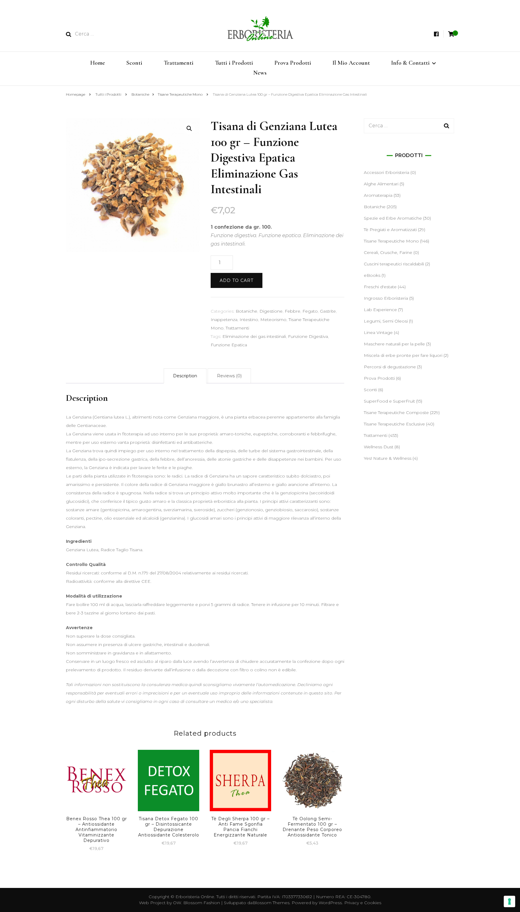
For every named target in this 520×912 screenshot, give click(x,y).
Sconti (134, 62)
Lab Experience (380, 309)
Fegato (310, 311)
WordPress (330, 902)
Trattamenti (178, 62)
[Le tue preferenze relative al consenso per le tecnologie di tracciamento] (509, 901)
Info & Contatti (410, 62)
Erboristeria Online (194, 896)
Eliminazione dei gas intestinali (254, 336)
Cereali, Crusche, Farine (388, 252)
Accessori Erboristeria (386, 172)
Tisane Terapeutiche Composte (396, 412)
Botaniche (246, 311)
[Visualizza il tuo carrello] (451, 34)
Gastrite (328, 311)
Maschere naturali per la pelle (394, 344)
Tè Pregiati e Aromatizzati (390, 229)
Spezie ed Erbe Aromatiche (393, 218)
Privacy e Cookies (362, 902)
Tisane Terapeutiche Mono (391, 241)
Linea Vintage (378, 332)
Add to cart (236, 280)
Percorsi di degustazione (390, 366)
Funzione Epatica (229, 345)
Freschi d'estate (380, 286)
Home (97, 62)
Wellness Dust (378, 447)
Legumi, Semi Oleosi (386, 321)
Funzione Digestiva (308, 336)
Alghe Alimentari (381, 184)
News (260, 72)
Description (185, 376)
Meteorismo (273, 319)
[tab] (185, 375)
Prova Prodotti (292, 62)
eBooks (372, 275)
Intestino (249, 319)
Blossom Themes (270, 902)
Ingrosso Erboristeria (386, 298)
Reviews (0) (229, 376)
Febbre (292, 311)
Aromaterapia (378, 195)
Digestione (271, 311)
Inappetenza (224, 319)
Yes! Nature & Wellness (387, 458)
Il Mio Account (351, 62)
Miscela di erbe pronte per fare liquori (403, 355)
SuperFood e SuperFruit (389, 401)
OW (177, 902)
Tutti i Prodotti (234, 62)
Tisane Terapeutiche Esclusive (394, 424)
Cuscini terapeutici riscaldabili (394, 264)
